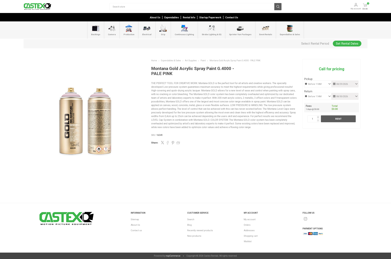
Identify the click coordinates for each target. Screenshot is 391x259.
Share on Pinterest (173, 142)
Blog (189, 225)
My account (356, 8)
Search (277, 6)
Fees (309, 106)
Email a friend (178, 142)
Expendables (171, 17)
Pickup (308, 79)
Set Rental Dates (347, 43)
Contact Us (231, 17)
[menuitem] (155, 219)
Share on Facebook (167, 142)
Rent (338, 119)
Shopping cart (251, 236)
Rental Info (189, 17)
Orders (247, 225)
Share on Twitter (162, 142)
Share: (154, 142)
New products (194, 236)
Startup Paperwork (210, 17)
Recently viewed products (200, 230)
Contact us (136, 230)
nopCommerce (173, 256)
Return (308, 91)
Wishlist (248, 241)
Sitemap (135, 219)
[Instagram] (305, 218)
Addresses (249, 230)
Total (335, 106)
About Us (155, 17)
